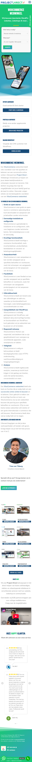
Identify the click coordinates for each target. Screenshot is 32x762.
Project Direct (22, 175)
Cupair (4, 542)
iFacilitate (5, 564)
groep (23, 741)
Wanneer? (6, 38)
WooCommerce (9, 167)
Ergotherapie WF (22, 564)
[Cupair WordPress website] (8, 531)
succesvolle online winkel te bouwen (14, 392)
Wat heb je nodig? (9, 30)
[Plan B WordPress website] (8, 509)
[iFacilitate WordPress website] (8, 554)
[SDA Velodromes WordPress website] (23, 531)
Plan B (4, 520)
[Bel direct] (28, 758)
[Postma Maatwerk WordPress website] (23, 509)
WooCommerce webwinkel (17, 196)
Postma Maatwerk (23, 520)
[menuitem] (3, 760)
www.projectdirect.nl (20, 739)
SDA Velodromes (22, 542)
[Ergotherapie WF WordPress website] (23, 554)
